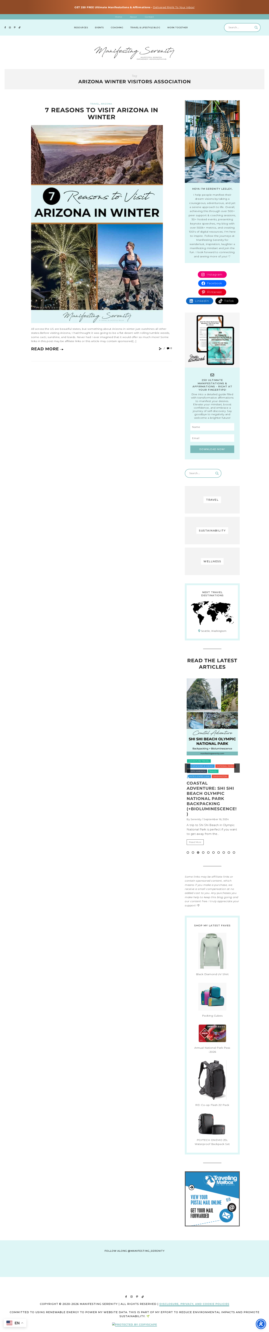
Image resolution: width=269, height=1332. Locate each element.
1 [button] (188, 852)
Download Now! (212, 449)
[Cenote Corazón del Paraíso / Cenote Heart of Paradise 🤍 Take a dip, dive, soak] (116, 1273)
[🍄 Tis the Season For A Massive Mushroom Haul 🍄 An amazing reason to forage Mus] (224, 1273)
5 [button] (208, 852)
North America (217, 761)
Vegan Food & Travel (200, 771)
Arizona (106, 104)
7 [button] (218, 852)
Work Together (177, 27)
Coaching (117, 27)
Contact (149, 16)
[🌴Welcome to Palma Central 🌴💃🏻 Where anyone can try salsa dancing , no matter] (81, 1273)
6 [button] (213, 852)
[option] (212, 768)
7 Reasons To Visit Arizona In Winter (101, 113)
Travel (94, 104)
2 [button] (193, 852)
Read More (45, 348)
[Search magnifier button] (256, 27)
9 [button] (229, 852)
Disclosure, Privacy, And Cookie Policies (194, 1304)
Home (118, 16)
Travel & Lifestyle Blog (145, 27)
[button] (187, 768)
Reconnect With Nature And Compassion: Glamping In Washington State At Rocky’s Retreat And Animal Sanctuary (211, 801)
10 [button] (234, 852)
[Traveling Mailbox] (212, 1225)
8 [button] (224, 852)
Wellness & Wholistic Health (205, 776)
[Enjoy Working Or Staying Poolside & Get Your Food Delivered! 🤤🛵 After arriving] (188, 1273)
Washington (223, 771)
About (133, 16)
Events (99, 27)
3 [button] (198, 852)
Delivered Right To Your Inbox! (174, 7)
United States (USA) (223, 766)
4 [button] (203, 852)
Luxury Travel (196, 761)
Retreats (193, 766)
